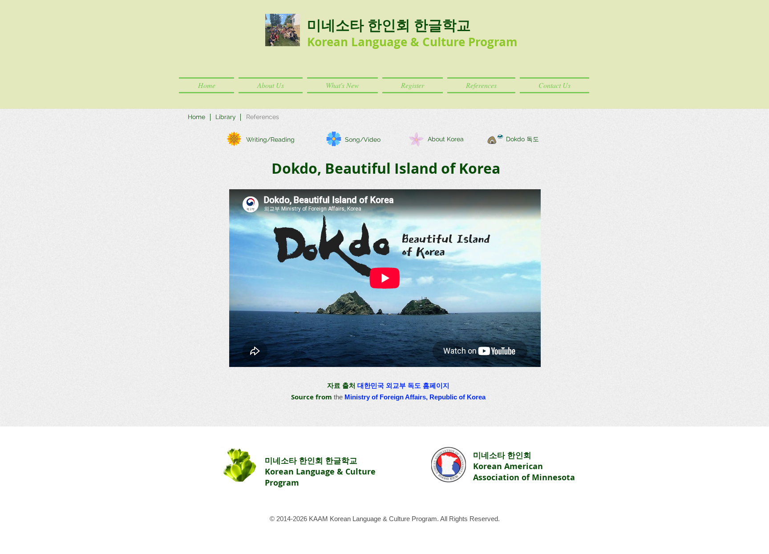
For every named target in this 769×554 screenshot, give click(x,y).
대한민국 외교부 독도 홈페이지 (403, 385)
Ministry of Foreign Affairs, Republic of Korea (415, 397)
